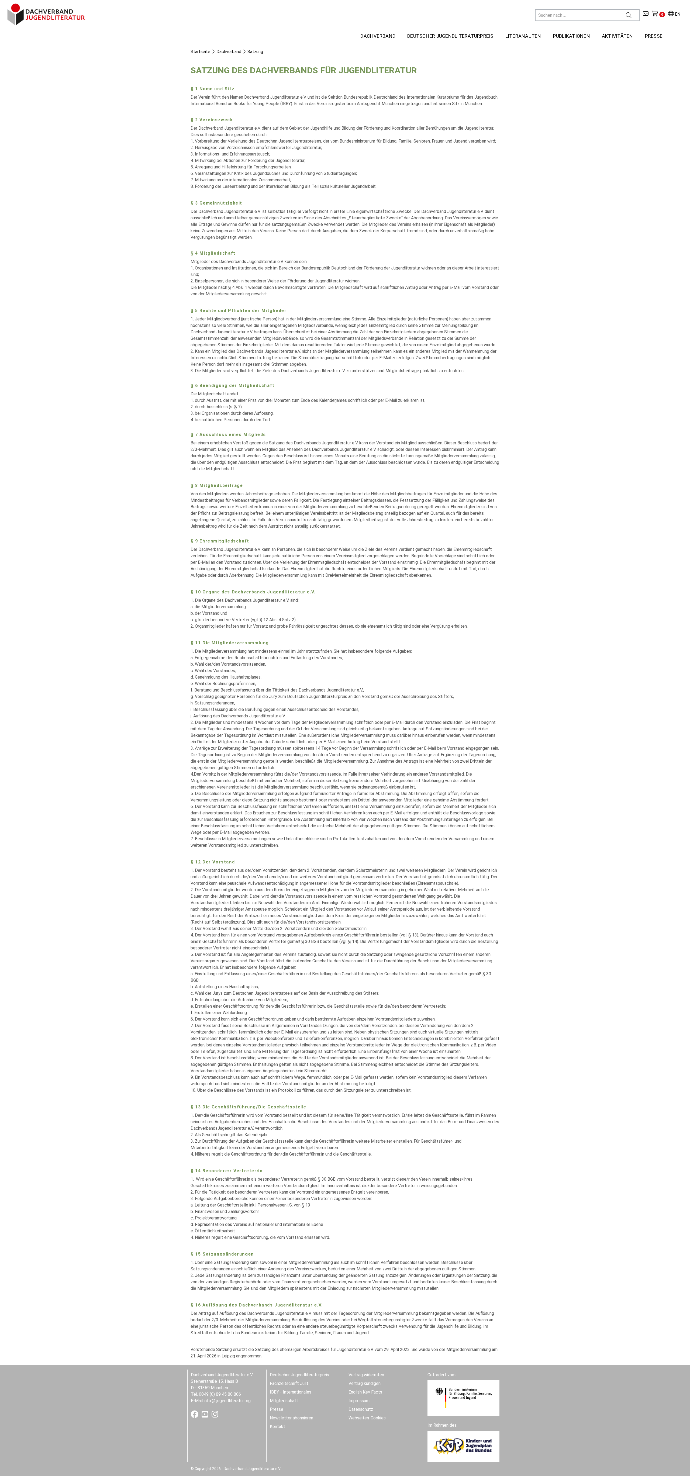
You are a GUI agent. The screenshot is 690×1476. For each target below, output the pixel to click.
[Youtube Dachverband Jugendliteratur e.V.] (205, 1415)
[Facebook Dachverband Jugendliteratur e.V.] (195, 1415)
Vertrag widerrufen (366, 1374)
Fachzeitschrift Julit (289, 1383)
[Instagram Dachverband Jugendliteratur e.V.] (215, 1415)
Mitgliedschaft (284, 1400)
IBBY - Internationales (290, 1392)
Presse (276, 1409)
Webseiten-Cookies (367, 1417)
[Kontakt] (645, 14)
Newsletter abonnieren (291, 1417)
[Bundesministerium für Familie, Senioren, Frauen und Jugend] (463, 1397)
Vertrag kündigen (365, 1383)
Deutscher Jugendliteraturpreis (299, 1374)
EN (677, 14)
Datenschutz (361, 1409)
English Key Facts (365, 1392)
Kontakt (277, 1426)
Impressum (359, 1400)
